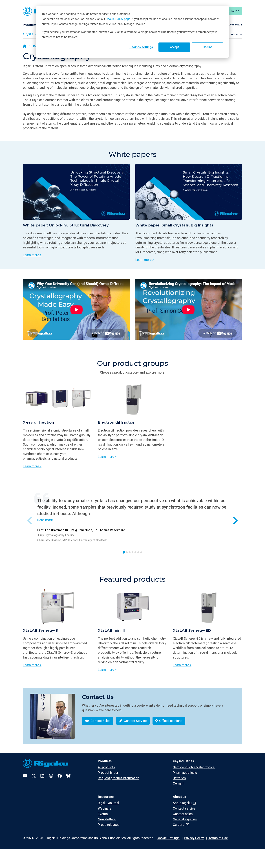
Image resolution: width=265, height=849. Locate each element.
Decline (207, 47)
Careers (179, 824)
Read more (45, 520)
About (235, 34)
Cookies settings (141, 47)
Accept (174, 47)
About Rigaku (182, 803)
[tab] (124, 552)
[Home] (24, 46)
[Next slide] (235, 520)
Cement (178, 783)
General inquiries (185, 819)
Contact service (184, 808)
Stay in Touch (229, 11)
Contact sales (183, 814)
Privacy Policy (194, 838)
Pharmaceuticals (185, 772)
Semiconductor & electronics (194, 767)
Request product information (118, 778)
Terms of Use (218, 838)
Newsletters (107, 819)
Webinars (104, 808)
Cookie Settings (168, 838)
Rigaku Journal (108, 803)
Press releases (109, 824)
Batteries (179, 778)
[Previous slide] (30, 520)
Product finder (108, 772)
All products (106, 767)
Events (103, 814)
